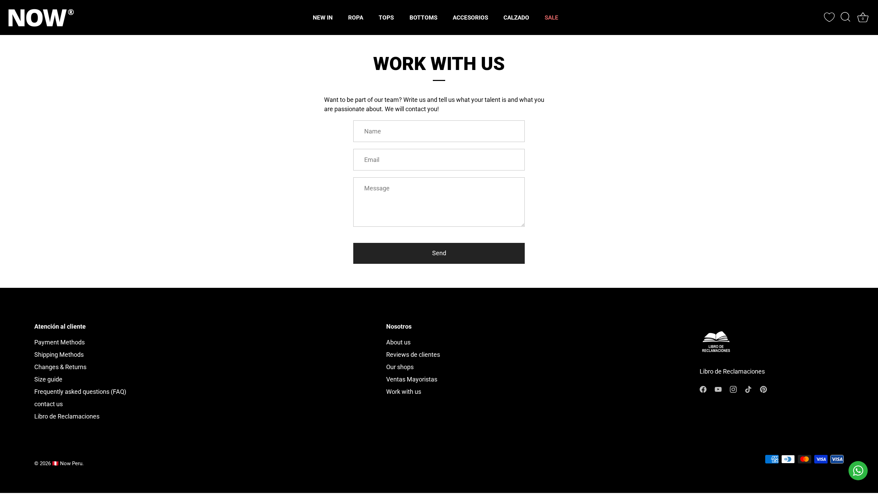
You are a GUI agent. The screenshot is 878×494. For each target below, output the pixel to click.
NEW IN (323, 17)
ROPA (355, 17)
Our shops (400, 366)
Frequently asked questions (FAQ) (80, 391)
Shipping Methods (59, 354)
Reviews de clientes (413, 354)
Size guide (48, 379)
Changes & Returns (60, 366)
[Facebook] (703, 388)
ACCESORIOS (470, 17)
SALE (551, 17)
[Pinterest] (763, 388)
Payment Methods (59, 342)
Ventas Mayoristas (411, 379)
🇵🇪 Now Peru (67, 463)
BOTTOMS (423, 17)
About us (398, 342)
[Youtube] (718, 388)
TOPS (386, 17)
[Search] (845, 17)
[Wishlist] (829, 17)
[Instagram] (733, 388)
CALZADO (516, 17)
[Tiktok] (748, 388)
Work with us (403, 391)
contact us (48, 404)
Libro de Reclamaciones (66, 416)
